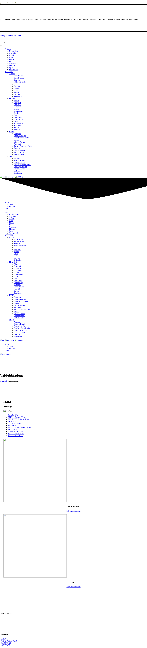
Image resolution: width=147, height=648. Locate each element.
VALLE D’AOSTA (15, 436)
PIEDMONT (13, 425)
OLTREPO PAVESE (16, 423)
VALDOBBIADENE (16, 434)
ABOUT (4, 639)
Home (2, 381)
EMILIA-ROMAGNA (16, 417)
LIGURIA (12, 421)
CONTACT (5, 645)
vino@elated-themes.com (10, 35)
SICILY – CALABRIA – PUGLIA (21, 427)
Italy (6, 381)
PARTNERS (6, 643)
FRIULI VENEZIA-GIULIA (19, 419)
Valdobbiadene (75, 511)
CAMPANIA (13, 415)
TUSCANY (12, 429)
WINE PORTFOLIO (9, 641)
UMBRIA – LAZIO (15, 432)
